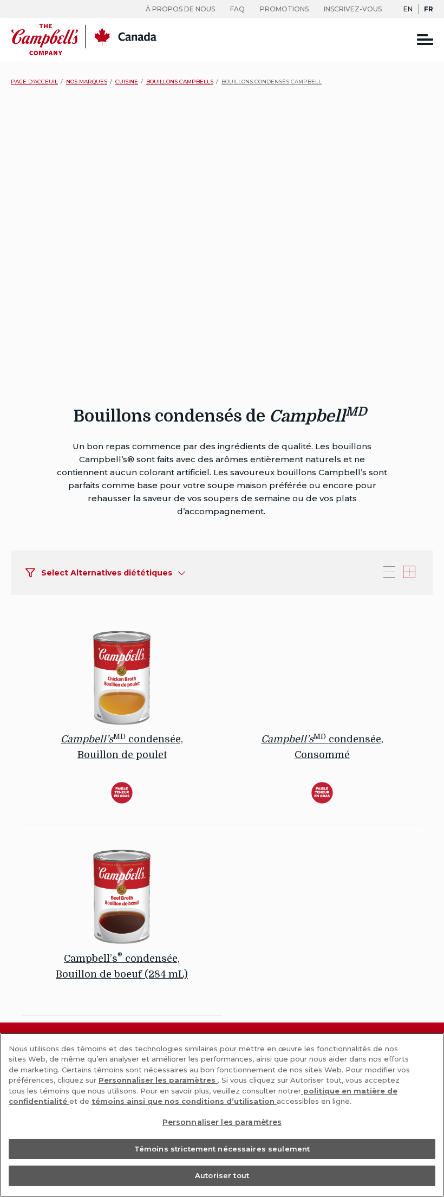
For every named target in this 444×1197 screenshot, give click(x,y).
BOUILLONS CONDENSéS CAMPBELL (271, 81)
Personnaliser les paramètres (158, 1080)
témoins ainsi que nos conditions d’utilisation (184, 1101)
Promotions (284, 9)
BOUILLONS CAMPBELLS (179, 81)
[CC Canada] (84, 53)
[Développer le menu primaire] (425, 39)
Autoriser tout (222, 1175)
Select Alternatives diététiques (106, 573)
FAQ (237, 9)
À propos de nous (180, 9)
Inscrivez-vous (353, 9)
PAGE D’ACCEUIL (34, 81)
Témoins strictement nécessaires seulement (222, 1148)
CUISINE (126, 81)
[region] (222, 1115)
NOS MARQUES (86, 81)
